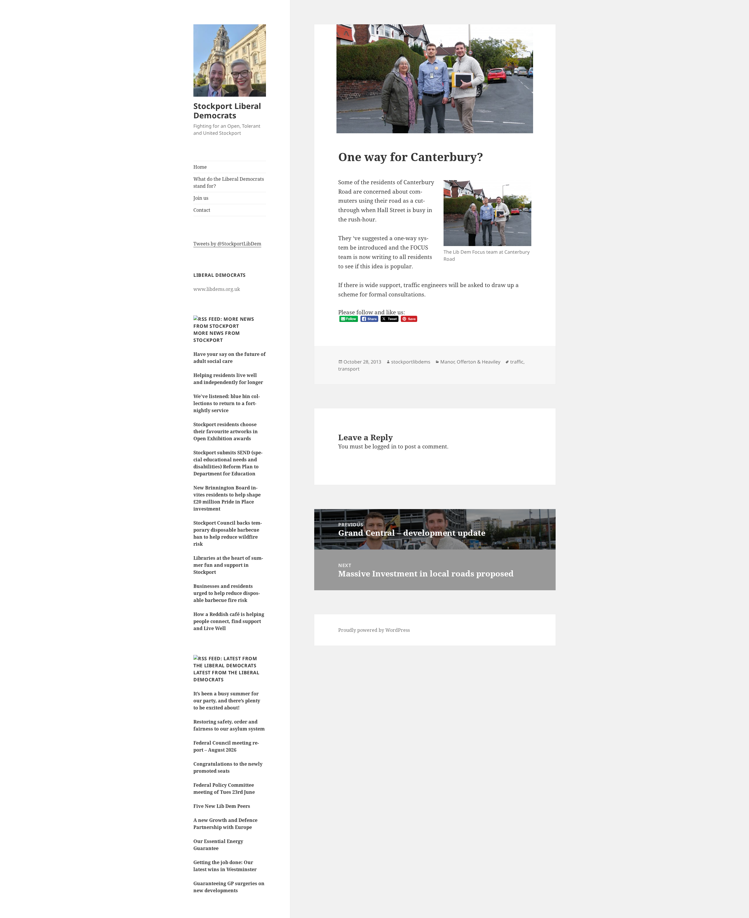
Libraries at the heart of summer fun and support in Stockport (228, 565)
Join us (200, 198)
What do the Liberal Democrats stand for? (228, 182)
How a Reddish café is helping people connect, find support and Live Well (228, 621)
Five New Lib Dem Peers (221, 806)
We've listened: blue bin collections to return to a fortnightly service (226, 403)
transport (349, 369)
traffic (516, 362)
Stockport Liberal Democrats (227, 110)
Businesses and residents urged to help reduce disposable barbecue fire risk (226, 593)
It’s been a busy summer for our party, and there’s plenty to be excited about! (226, 700)
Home (200, 167)
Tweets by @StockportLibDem (227, 243)
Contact (201, 210)
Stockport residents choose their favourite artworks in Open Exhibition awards (225, 431)
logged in (384, 446)
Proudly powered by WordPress (374, 630)
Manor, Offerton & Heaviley (470, 362)
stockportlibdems (410, 362)
